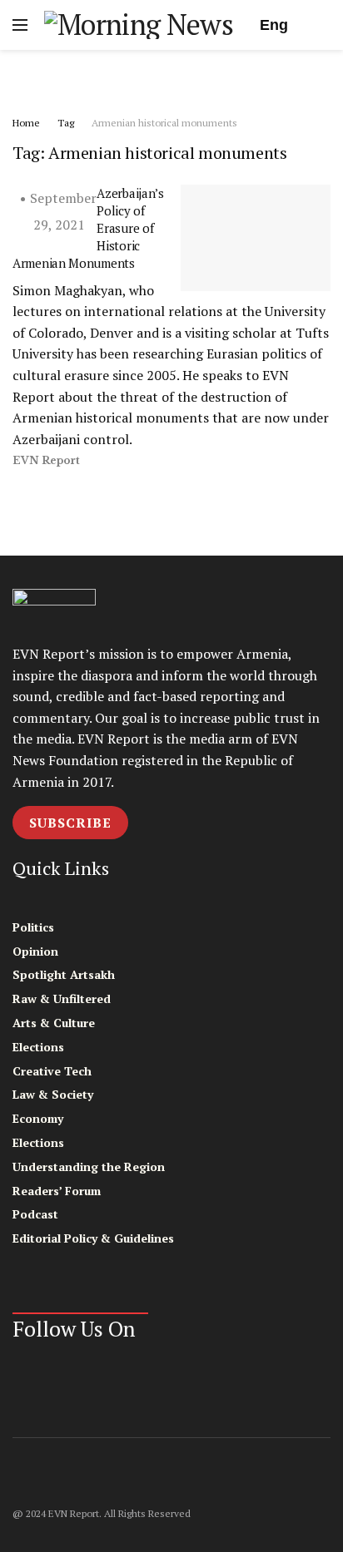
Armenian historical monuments (164, 122)
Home (26, 122)
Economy (37, 1118)
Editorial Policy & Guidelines (93, 1238)
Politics (33, 927)
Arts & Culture (53, 1023)
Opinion (35, 951)
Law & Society (52, 1094)
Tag (65, 122)
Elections (38, 1047)
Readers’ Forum (56, 1191)
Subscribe (70, 822)
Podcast (35, 1214)
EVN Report (46, 460)
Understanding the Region (88, 1166)
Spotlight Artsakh (63, 974)
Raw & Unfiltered (61, 998)
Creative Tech (52, 1071)
